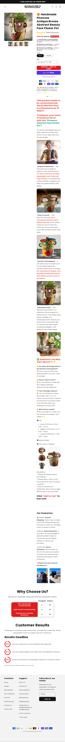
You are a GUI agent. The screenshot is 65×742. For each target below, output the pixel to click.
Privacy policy (23, 694)
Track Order (8, 709)
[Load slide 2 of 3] (49, 96)
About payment (24, 690)
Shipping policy (24, 701)
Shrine (40, 731)
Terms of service (24, 713)
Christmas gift (9, 701)
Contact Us (8, 705)
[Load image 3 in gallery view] (21, 44)
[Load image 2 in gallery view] (16, 44)
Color (38, 53)
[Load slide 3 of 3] (50, 96)
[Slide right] (30, 44)
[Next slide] (52, 96)
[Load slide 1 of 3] (47, 96)
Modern (48, 55)
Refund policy (23, 697)
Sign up (47, 699)
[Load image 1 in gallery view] (10, 44)
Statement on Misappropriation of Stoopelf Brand (25, 707)
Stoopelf (30, 731)
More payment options (49, 76)
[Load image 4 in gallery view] (26, 44)
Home (6, 682)
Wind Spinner (8, 690)
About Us (22, 682)
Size (38, 59)
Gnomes (7, 697)
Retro (40, 55)
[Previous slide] (45, 96)
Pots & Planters (9, 694)
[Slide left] (6, 44)
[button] (5, 6)
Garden (6, 686)
